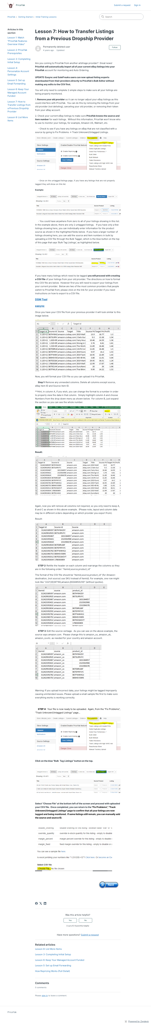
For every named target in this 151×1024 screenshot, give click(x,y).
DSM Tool (41, 299)
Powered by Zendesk (138, 1021)
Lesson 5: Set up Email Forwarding (17, 82)
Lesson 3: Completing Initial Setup (19, 61)
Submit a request (122, 5)
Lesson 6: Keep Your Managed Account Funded (18, 92)
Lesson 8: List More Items (18, 119)
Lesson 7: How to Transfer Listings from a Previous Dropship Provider (19, 106)
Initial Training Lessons (46, 17)
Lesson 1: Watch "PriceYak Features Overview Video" (17, 41)
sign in (45, 995)
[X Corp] (40, 903)
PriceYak (11, 17)
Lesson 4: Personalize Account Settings (18, 71)
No (85, 920)
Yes (70, 920)
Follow (115, 47)
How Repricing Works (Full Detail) (52, 971)
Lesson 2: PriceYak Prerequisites (17, 52)
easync (40, 305)
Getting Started (25, 17)
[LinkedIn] (45, 903)
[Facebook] (36, 903)
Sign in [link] (137, 5)
